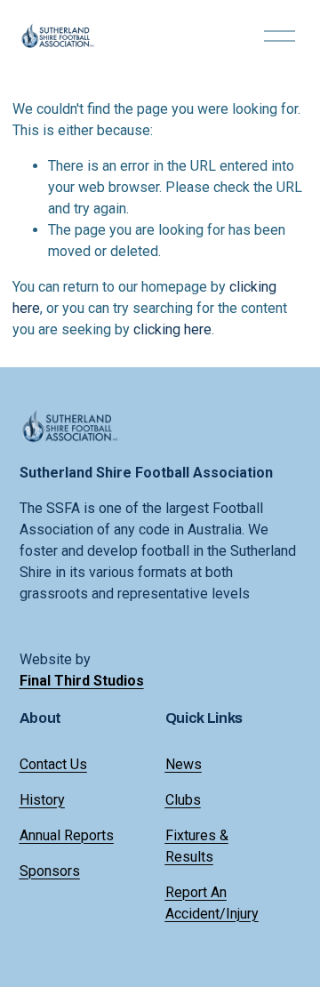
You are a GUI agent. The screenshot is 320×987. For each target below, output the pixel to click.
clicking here (172, 329)
